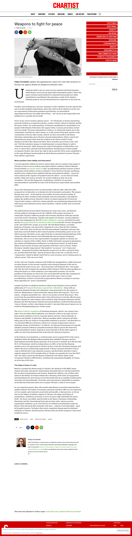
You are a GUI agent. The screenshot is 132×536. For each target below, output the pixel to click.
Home (16, 19)
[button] (100, 14)
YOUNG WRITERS (51, 523)
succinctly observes (35, 169)
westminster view (107, 53)
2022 (115, 525)
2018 (121, 525)
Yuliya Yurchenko (20, 28)
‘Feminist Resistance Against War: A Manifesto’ (44, 288)
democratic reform (107, 36)
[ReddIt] (25, 32)
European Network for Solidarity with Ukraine (39, 222)
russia (31, 419)
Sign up (114, 89)
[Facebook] (16, 32)
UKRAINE (69, 525)
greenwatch (110, 50)
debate (113, 29)
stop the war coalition (40, 419)
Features (22, 19)
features (112, 23)
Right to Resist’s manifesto (28, 311)
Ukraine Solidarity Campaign (53, 220)
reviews (113, 33)
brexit (113, 46)
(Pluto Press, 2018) (38, 449)
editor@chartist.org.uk (97, 525)
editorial (112, 26)
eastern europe (24, 419)
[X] (21, 32)
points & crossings (107, 57)
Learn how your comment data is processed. (63, 511)
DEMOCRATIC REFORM (73, 523)
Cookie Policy (39, 533)
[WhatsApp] (30, 32)
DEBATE (49, 525)
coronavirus (110, 43)
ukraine (50, 419)
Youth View (111, 60)
